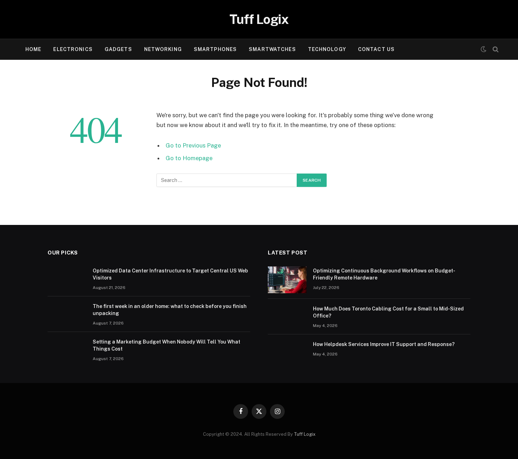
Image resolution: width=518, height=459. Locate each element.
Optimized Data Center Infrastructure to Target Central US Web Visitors (170, 274)
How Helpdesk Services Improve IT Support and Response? (384, 344)
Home (33, 49)
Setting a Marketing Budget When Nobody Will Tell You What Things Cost (166, 345)
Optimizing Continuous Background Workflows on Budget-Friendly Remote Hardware (384, 274)
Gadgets (118, 49)
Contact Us (376, 49)
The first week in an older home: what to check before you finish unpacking (170, 309)
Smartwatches (272, 49)
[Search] (495, 49)
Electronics (72, 49)
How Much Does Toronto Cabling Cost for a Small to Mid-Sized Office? (388, 312)
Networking (163, 49)
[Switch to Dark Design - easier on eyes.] (483, 49)
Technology (327, 49)
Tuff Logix (304, 434)
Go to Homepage (189, 158)
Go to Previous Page (193, 145)
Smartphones (215, 49)
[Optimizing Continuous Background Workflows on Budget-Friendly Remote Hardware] (287, 279)
